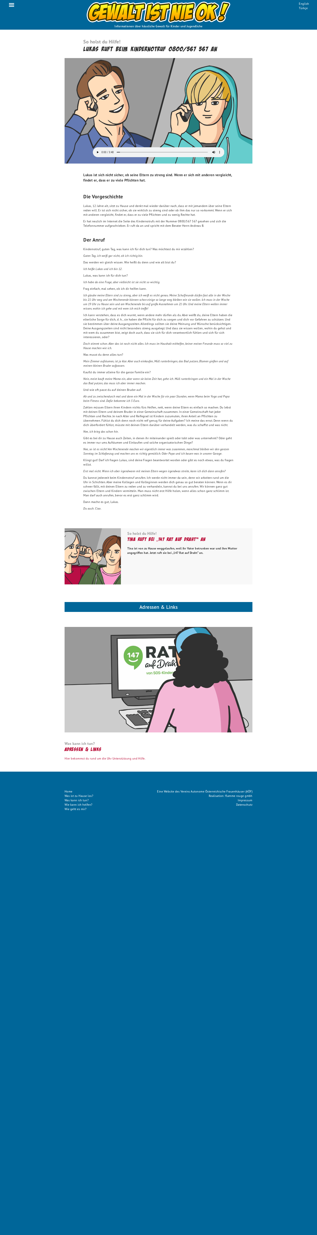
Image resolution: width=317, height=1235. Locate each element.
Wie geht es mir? (76, 809)
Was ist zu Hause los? (79, 796)
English (304, 3)
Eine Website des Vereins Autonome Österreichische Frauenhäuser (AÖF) (204, 791)
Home (68, 791)
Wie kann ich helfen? (78, 804)
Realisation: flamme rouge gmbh (230, 796)
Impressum (245, 800)
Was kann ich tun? (77, 800)
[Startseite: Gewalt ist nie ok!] (158, 12)
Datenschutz (244, 804)
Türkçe (303, 8)
